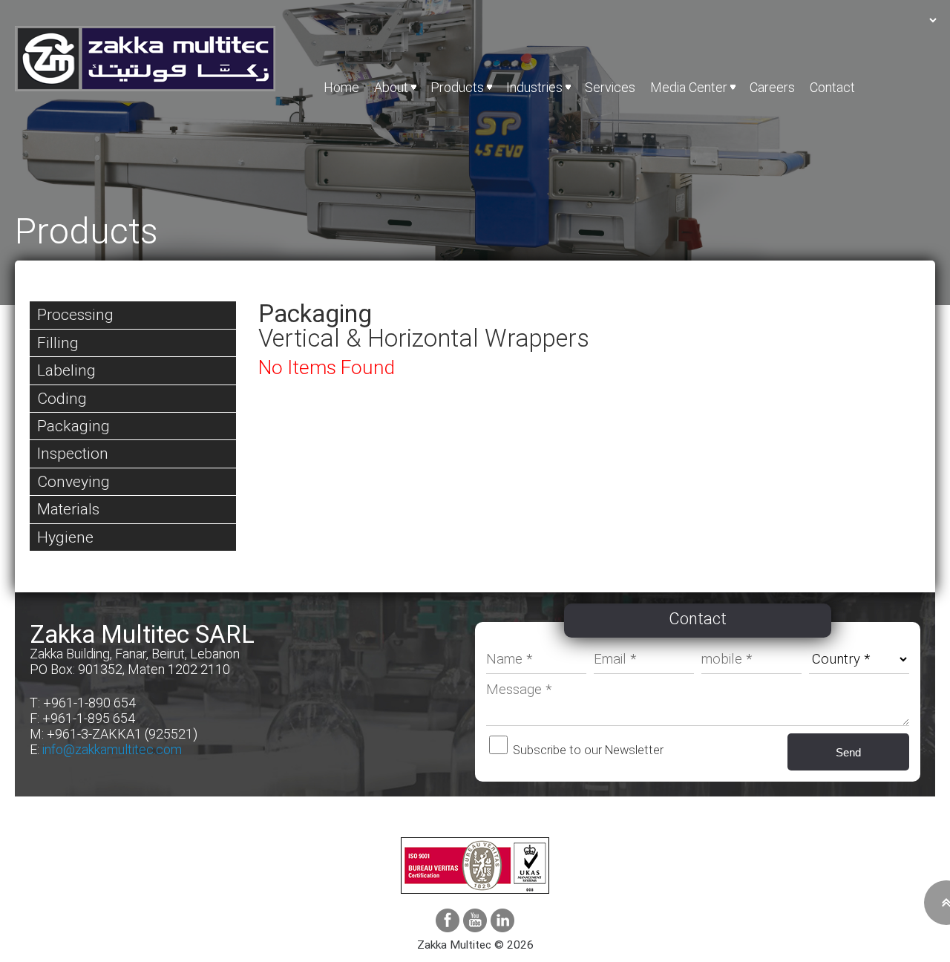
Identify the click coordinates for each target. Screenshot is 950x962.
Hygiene (65, 537)
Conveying (73, 481)
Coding (62, 398)
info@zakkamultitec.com (112, 749)
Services (610, 87)
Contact (832, 87)
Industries (534, 87)
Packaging (73, 425)
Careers (772, 87)
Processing (75, 314)
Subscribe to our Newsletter (587, 750)
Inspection (72, 453)
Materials (68, 509)
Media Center (688, 87)
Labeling (66, 370)
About (391, 87)
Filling (58, 342)
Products (457, 87)
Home (341, 87)
